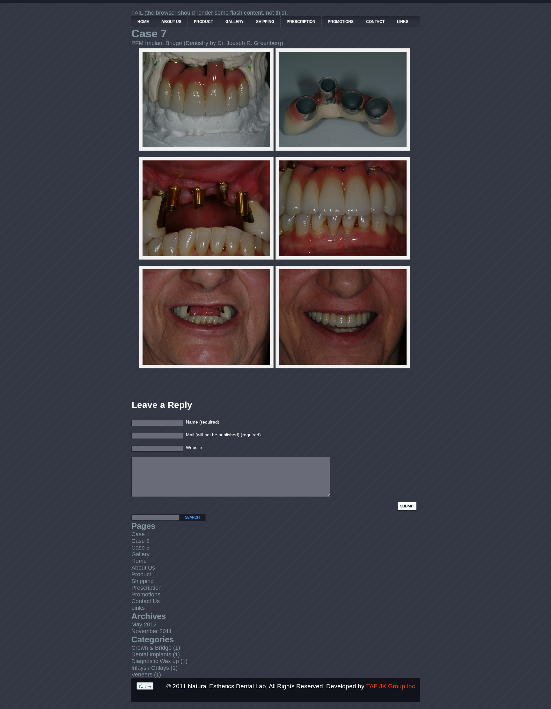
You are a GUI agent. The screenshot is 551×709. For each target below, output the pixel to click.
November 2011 (151, 631)
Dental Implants (151, 654)
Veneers (141, 674)
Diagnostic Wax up (155, 661)
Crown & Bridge (151, 648)
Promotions (145, 594)
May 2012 (144, 624)
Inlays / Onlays (150, 668)
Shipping (142, 581)
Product (141, 574)
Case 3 (140, 547)
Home (139, 561)
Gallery (140, 554)
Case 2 (140, 541)
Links (138, 608)
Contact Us (145, 601)
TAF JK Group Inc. (391, 686)
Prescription (146, 588)
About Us (143, 568)
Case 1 (140, 534)
